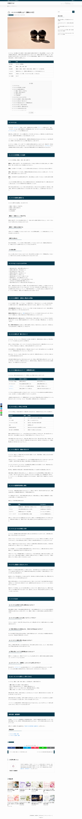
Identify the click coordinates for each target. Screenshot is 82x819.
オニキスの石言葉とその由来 (19, 87)
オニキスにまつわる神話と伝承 (20, 110)
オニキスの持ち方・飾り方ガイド (20, 100)
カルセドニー (16, 127)
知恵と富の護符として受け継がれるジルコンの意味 (66, 20)
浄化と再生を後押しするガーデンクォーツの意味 (66, 27)
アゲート (39, 127)
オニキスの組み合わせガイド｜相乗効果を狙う (23, 102)
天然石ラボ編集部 (13, 770)
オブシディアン (18, 667)
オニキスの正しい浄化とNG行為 (20, 104)
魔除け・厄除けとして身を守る (21, 90)
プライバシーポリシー (48, 815)
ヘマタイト (11, 386)
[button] (11, 748)
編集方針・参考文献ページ (26, 768)
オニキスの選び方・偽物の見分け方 (21, 106)
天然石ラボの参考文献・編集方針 (31, 726)
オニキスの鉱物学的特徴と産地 (20, 108)
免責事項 (36, 815)
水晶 (23, 313)
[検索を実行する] (73, 12)
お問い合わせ (41, 815)
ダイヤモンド (47, 145)
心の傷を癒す (18, 95)
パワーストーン (11, 742)
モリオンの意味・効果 (14, 733)
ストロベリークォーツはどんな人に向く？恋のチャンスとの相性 (66, 34)
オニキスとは (16, 85)
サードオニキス (11, 130)
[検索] (73, 0)
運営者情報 (32, 815)
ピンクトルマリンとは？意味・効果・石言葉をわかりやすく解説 (66, 30)
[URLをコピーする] (51, 748)
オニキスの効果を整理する (19, 89)
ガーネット (11, 388)
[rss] (72, 0)
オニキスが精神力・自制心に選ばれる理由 (22, 99)
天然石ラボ (11, 3)
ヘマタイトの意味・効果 (15, 735)
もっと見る (31, 112)
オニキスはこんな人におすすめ (20, 97)
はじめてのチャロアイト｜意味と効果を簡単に (66, 24)
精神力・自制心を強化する (20, 92)
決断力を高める (18, 93)
